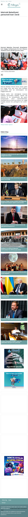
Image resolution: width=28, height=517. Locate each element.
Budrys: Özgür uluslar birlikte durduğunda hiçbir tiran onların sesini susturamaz (13, 202)
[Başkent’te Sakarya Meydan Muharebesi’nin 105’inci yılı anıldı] (14, 238)
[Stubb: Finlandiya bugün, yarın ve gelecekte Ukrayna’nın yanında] (14, 331)
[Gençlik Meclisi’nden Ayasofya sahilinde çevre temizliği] (14, 168)
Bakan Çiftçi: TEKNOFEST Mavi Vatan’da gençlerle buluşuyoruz (13, 225)
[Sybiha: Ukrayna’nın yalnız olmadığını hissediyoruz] (14, 285)
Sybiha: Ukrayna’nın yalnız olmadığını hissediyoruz (12, 296)
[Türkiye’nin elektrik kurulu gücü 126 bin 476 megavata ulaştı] (14, 144)
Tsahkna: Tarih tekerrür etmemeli (11, 319)
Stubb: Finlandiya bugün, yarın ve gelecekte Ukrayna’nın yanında (11, 341)
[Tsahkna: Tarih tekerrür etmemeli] (14, 309)
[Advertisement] (14, 32)
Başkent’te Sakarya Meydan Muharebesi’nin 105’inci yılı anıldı (11, 249)
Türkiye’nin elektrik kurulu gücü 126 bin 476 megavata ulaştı (14, 154)
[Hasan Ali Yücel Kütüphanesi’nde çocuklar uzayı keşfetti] (14, 262)
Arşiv (7, 1)
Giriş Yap (3, 1)
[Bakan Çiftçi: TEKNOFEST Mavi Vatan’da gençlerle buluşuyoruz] (14, 215)
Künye (10, 1)
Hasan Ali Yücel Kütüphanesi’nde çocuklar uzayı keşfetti (14, 272)
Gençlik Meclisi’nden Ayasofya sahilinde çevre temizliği (13, 178)
